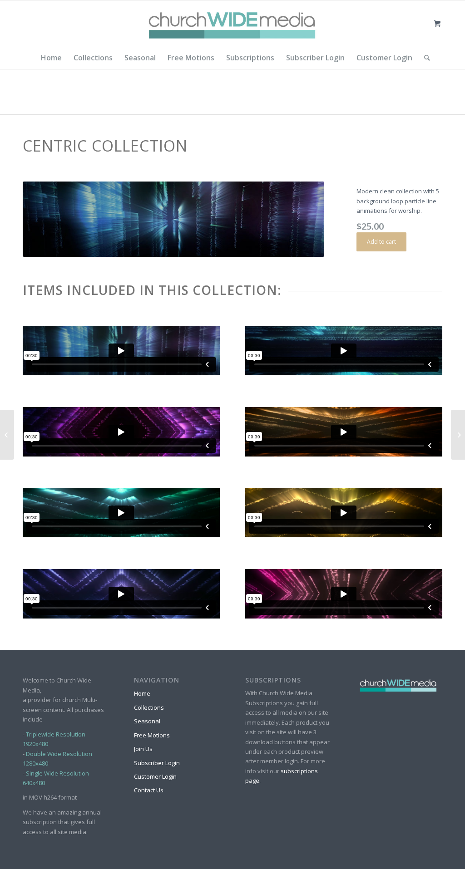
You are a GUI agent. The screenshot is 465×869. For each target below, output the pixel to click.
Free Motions (152, 735)
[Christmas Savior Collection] (7, 435)
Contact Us (148, 790)
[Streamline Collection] (458, 435)
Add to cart (381, 241)
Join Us (143, 749)
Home (142, 693)
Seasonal (147, 721)
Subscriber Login (157, 763)
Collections (149, 707)
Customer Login (155, 776)
